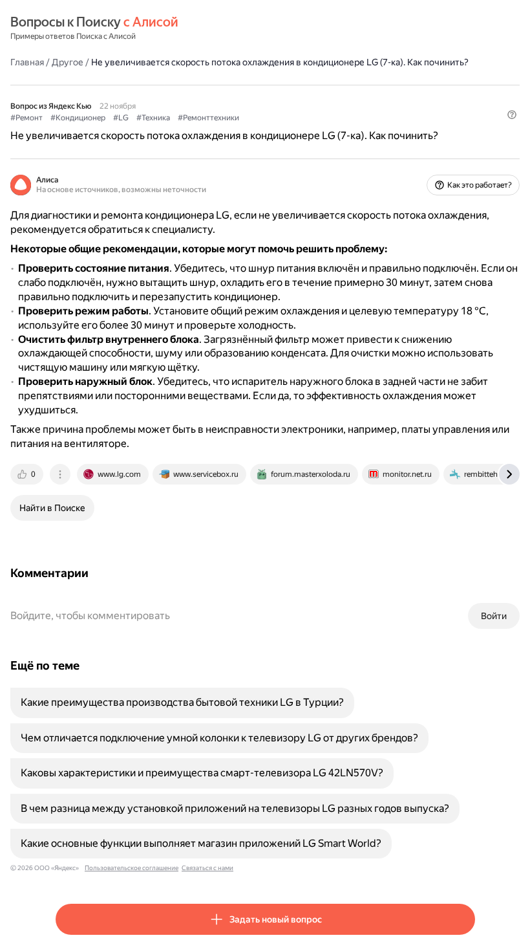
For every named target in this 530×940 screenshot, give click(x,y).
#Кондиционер (77, 117)
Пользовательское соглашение (131, 867)
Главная (27, 62)
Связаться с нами (207, 867)
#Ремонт (26, 117)
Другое (67, 62)
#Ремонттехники (208, 117)
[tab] (27, 474)
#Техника (153, 117)
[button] (512, 114)
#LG (121, 117)
